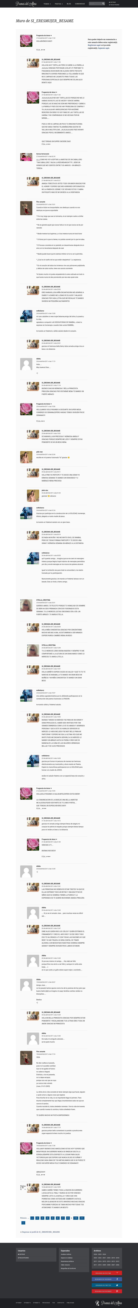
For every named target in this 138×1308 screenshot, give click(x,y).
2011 (95, 1265)
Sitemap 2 (27, 1302)
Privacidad (46, 1302)
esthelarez (40, 311)
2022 (99, 1258)
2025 (99, 1254)
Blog (69, 4)
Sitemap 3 (36, 1302)
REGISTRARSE (115, 5)
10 (76, 1218)
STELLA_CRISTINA (43, 600)
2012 (117, 1261)
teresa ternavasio (42, 154)
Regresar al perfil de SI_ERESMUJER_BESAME (41, 1232)
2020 (108, 1258)
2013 (113, 1261)
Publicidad (70, 1302)
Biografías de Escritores (68, 1268)
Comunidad (80, 4)
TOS (53, 1302)
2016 (99, 1261)
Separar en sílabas (66, 1258)
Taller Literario (65, 1265)
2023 (95, 1258)
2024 (104, 1254)
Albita (38, 359)
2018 (117, 1258)
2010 (99, 1265)
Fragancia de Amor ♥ (44, 35)
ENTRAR (113, 2)
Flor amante (40, 202)
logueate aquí (103, 48)
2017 (95, 1261)
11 (82, 1218)
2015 (104, 1261)
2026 (95, 1254)
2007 (113, 1265)
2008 (108, 1265)
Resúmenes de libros (67, 1261)
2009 (104, 1265)
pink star (39, 452)
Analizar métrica (66, 1254)
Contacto (60, 1302)
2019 (113, 1258)
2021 (104, 1258)
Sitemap (19, 1302)
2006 (117, 1265)
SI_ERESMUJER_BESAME (51, 59)
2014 (108, 1261)
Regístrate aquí (94, 45)
